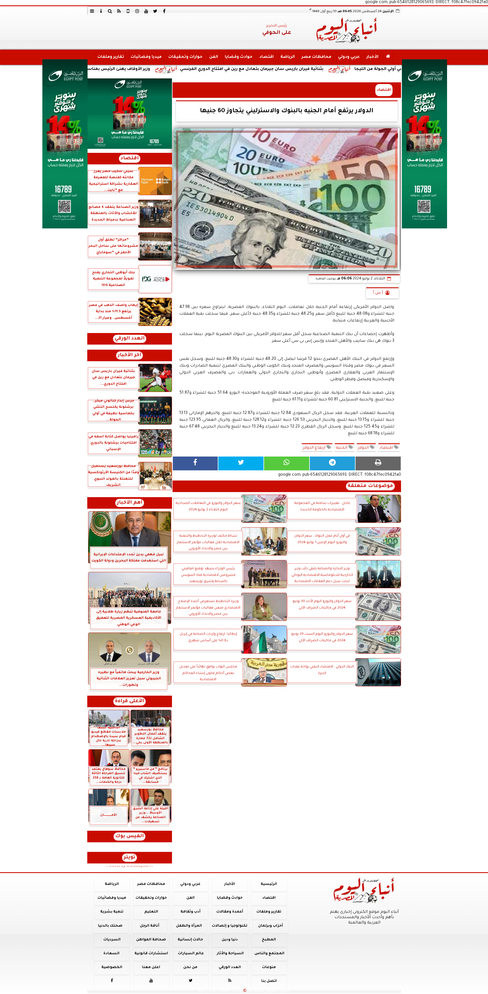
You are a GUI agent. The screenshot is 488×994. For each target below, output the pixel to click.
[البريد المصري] (129, 113)
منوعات (269, 967)
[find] (110, 11)
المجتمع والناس (269, 954)
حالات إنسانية (190, 940)
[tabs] (92, 11)
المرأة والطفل (189, 926)
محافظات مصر (316, 57)
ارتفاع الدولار (314, 448)
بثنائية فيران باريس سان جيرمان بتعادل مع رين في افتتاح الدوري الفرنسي (308, 69)
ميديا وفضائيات (145, 57)
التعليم (151, 912)
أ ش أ (378, 293)
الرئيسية (269, 884)
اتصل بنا (268, 981)
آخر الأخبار (129, 355)
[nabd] (128, 11)
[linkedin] (137, 11)
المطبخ (269, 940)
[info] (101, 11)
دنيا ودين (229, 940)
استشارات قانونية (151, 954)
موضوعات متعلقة (370, 486)
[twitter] (155, 11)
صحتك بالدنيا (110, 926)
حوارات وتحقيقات (185, 57)
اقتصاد (266, 57)
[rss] (119, 11)
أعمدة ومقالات (229, 912)
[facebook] (164, 11)
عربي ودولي (349, 57)
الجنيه (342, 448)
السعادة (111, 954)
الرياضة (287, 57)
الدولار (364, 448)
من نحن (190, 967)
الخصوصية (111, 967)
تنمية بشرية (111, 912)
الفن (213, 57)
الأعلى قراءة (129, 701)
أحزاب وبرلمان (270, 926)
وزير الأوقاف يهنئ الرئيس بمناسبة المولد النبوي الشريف (150, 69)
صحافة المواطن (151, 940)
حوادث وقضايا (238, 57)
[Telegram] (332, 463)
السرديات (111, 940)
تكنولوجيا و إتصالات (229, 926)
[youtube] (146, 11)
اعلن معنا (151, 967)
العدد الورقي (130, 338)
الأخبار (372, 57)
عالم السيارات (191, 954)
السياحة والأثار (230, 954)
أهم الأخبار (129, 503)
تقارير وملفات (110, 57)
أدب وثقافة (190, 912)
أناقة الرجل (149, 926)
